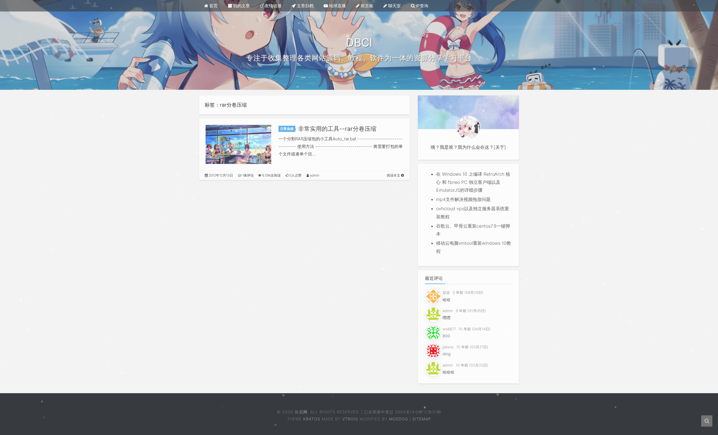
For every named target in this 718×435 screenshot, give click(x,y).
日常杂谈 (287, 129)
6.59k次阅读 (271, 175)
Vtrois (350, 418)
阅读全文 (394, 175)
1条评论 (247, 175)
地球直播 (337, 5)
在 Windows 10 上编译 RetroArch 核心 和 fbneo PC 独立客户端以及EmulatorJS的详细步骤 (473, 182)
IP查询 (421, 5)
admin (314, 175)
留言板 (366, 5)
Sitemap (421, 418)
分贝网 (300, 411)
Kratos (311, 418)
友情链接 (273, 5)
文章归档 (305, 5)
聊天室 (394, 5)
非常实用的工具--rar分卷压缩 (337, 128)
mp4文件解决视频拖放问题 (463, 199)
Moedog (398, 418)
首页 (213, 5)
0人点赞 (295, 175)
